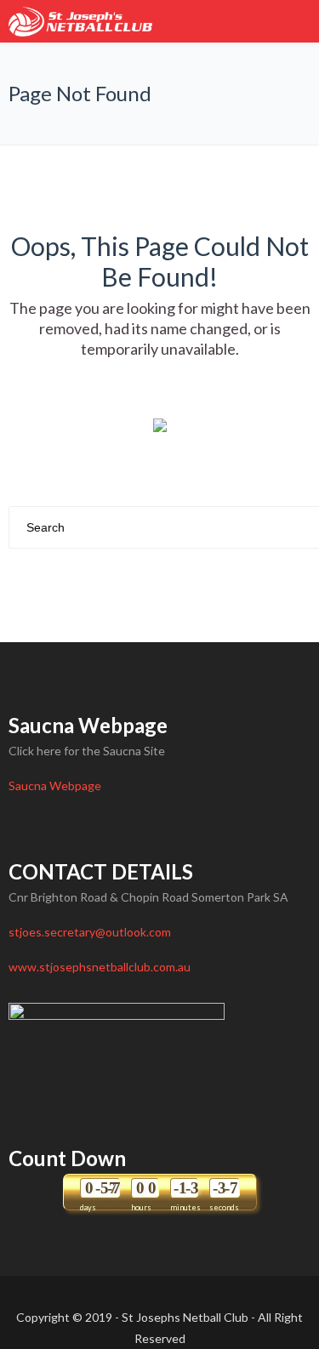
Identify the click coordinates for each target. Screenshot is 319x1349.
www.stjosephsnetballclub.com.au (100, 966)
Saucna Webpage (55, 785)
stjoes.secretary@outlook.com (90, 932)
